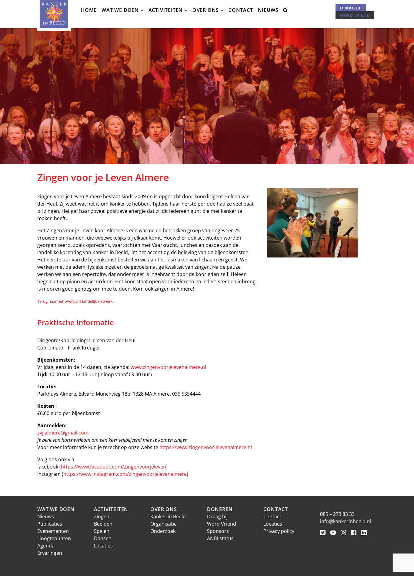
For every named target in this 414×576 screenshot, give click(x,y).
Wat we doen (120, 10)
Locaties (103, 545)
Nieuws (268, 10)
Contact (241, 10)
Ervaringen (49, 553)
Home (89, 10)
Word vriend (355, 15)
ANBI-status (220, 538)
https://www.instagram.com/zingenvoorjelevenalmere (125, 474)
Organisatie (163, 523)
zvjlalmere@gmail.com (62, 432)
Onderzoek (162, 531)
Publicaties (49, 523)
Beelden (103, 523)
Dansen (103, 538)
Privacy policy (278, 531)
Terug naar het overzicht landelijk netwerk (75, 301)
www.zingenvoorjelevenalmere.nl (168, 367)
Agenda (46, 545)
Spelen (101, 531)
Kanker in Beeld (168, 516)
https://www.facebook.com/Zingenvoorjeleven (113, 466)
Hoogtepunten (54, 538)
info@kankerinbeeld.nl (345, 521)
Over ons (205, 10)
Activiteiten (166, 10)
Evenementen (53, 531)
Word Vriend (221, 523)
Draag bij (351, 8)
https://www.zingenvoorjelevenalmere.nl (205, 447)
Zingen (101, 516)
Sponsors (218, 531)
